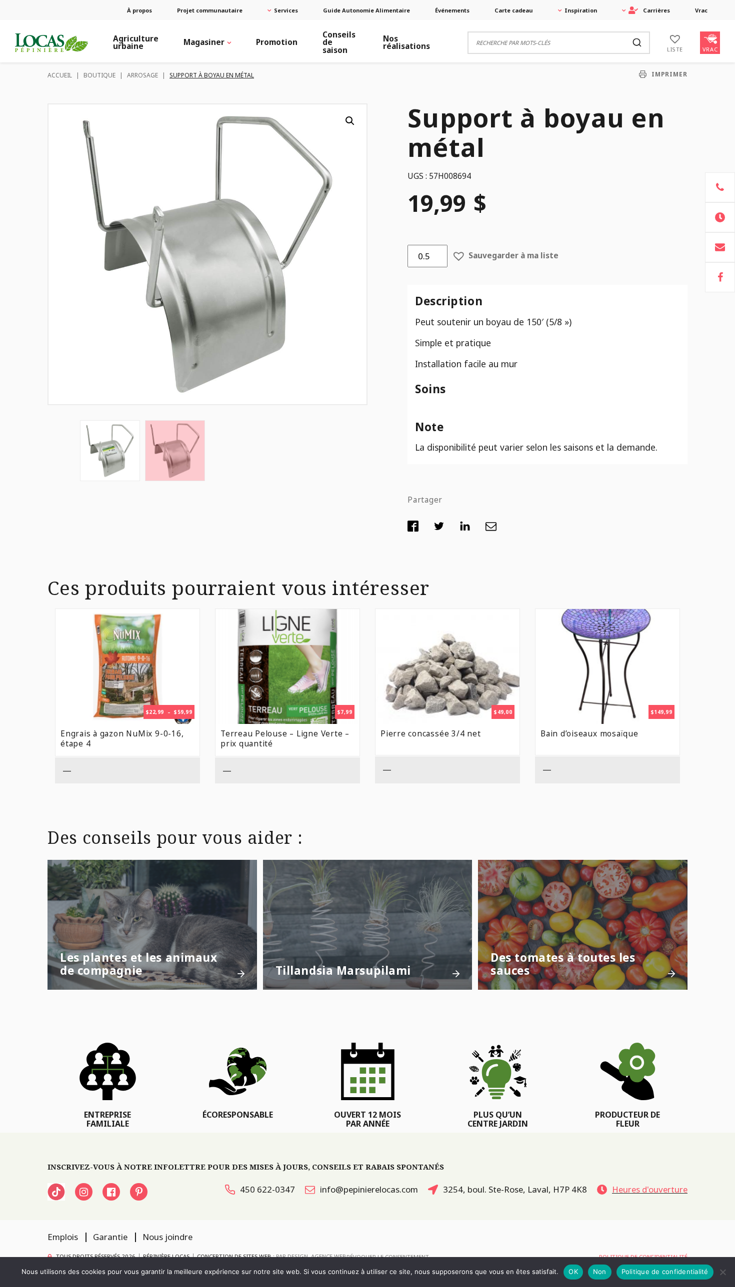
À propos (139, 10)
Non (599, 1272)
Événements (452, 10)
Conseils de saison (339, 42)
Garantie (110, 1237)
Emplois (63, 1237)
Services (286, 10)
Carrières (656, 10)
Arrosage (142, 75)
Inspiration (580, 10)
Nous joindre (167, 1237)
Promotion (277, 42)
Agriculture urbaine (135, 42)
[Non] (723, 1272)
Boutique (100, 75)
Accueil (60, 75)
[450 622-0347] (720, 187)
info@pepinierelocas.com (369, 1189)
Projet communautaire (209, 10)
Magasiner (204, 42)
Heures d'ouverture (650, 1189)
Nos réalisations (406, 42)
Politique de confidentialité (665, 1272)
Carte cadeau (513, 10)
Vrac (701, 10)
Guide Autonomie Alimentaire (366, 10)
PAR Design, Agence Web (311, 1256)
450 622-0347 (267, 1189)
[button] (350, 121)
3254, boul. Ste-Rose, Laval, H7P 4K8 (515, 1189)
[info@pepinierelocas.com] (720, 247)
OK (573, 1272)
